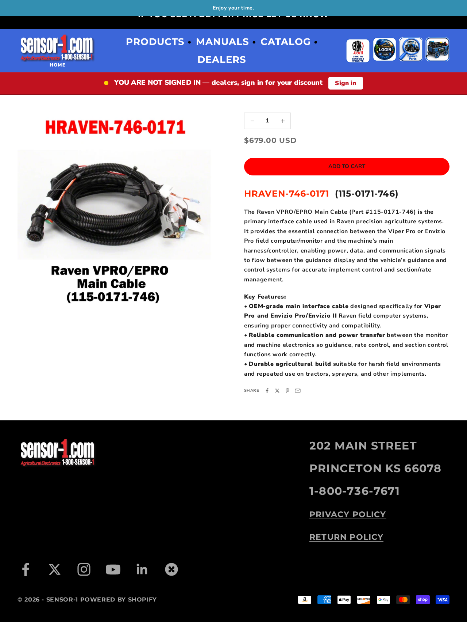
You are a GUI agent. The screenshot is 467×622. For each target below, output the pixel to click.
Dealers (221, 59)
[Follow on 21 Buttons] (171, 569)
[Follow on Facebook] (26, 569)
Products (155, 42)
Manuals (222, 42)
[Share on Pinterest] (287, 391)
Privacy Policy (347, 514)
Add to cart (346, 166)
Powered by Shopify (118, 599)
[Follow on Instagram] (84, 569)
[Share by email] (298, 391)
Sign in (345, 83)
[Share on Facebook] (267, 391)
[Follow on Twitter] (55, 569)
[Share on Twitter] (277, 391)
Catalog (285, 42)
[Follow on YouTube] (113, 569)
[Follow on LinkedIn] (142, 569)
